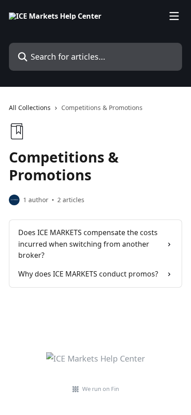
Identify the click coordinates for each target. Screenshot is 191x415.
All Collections (30, 107)
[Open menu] (174, 16)
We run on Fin (100, 389)
